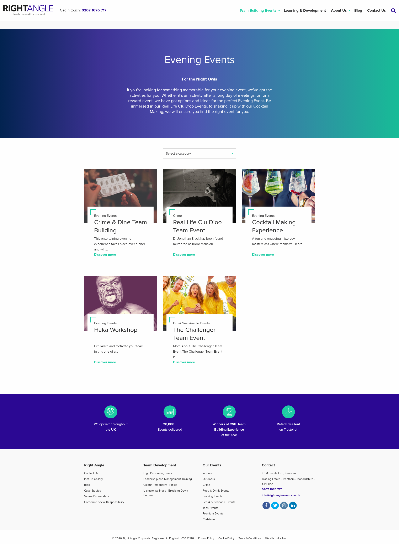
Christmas (209, 519)
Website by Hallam (275, 538)
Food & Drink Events (216, 490)
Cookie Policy (226, 538)
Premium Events (213, 513)
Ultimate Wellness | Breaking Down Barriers (165, 493)
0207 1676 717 (94, 10)
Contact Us (376, 10)
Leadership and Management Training (167, 479)
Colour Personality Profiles (160, 485)
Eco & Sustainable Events (219, 502)
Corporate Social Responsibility (104, 502)
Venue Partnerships (97, 496)
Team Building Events (258, 10)
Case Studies (92, 490)
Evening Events (213, 496)
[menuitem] (259, 10)
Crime (206, 485)
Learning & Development (305, 10)
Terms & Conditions (250, 538)
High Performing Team (157, 473)
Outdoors (209, 479)
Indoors (207, 473)
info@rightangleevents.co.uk (281, 495)
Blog (358, 10)
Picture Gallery (93, 479)
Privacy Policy (206, 538)
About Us (339, 10)
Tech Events (210, 508)
